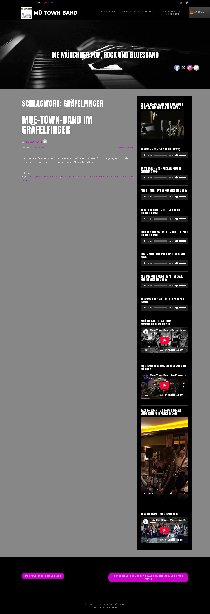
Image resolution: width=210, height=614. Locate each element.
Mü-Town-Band (101, 176)
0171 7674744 (29, 2)
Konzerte (107, 11)
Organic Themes (110, 607)
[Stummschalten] (176, 155)
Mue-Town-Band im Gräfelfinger (57, 125)
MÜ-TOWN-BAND (55, 13)
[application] (164, 155)
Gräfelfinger (32, 176)
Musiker (123, 11)
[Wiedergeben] (144, 155)
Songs (25, 180)
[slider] (183, 155)
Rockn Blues (127, 176)
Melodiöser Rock (85, 176)
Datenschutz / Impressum (172, 12)
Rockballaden (115, 176)
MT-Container (143, 11)
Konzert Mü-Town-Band (49, 176)
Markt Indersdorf (68, 176)
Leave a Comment (126, 148)
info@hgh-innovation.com (51, 2)
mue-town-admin (33, 141)
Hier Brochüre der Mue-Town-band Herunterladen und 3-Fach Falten (148, 577)
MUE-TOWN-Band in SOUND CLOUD (43, 576)
